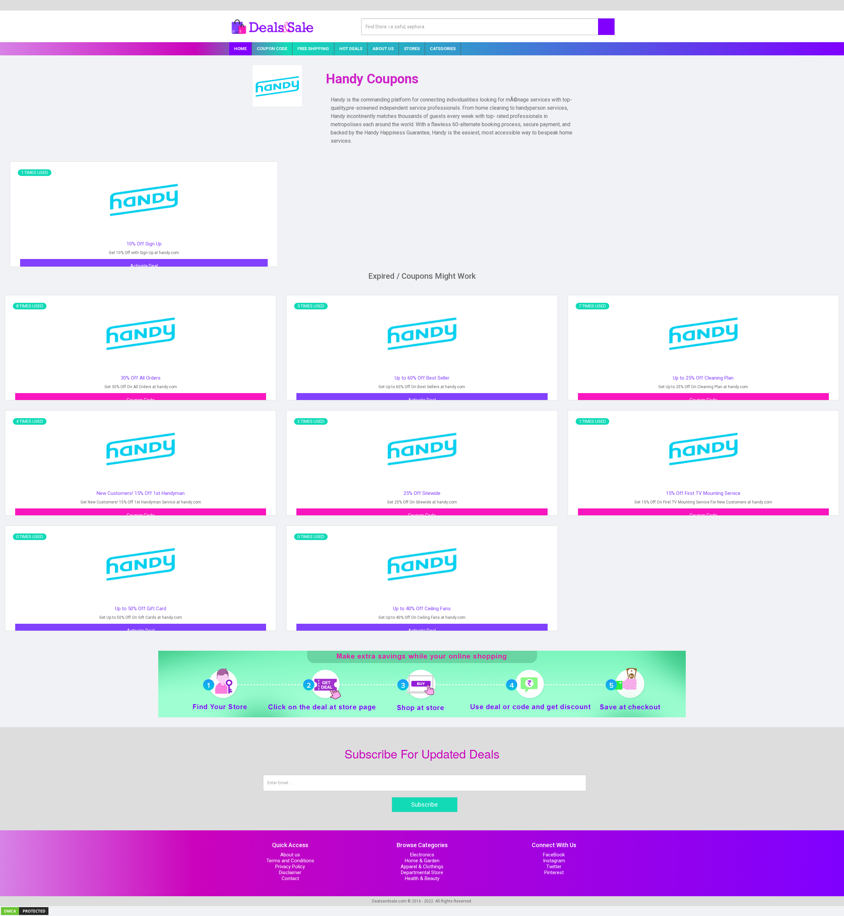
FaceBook (554, 855)
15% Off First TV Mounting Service (703, 493)
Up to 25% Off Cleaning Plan (703, 378)
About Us (383, 48)
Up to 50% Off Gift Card (140, 609)
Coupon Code (272, 48)
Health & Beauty (422, 878)
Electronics (422, 855)
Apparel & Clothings (422, 867)
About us (290, 855)
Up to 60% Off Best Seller (422, 378)
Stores (412, 48)
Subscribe (424, 804)
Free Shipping (313, 48)
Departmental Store (422, 872)
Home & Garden (422, 861)
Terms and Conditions (290, 861)
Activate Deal (144, 266)
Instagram (554, 861)
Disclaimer (290, 872)
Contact (290, 878)
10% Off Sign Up (144, 244)
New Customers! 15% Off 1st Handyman (141, 493)
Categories (443, 48)
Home (240, 48)
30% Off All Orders (141, 378)
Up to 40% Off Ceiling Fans (422, 609)
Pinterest (554, 872)
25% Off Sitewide (422, 493)
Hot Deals (350, 48)
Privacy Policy (290, 867)
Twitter (553, 867)
